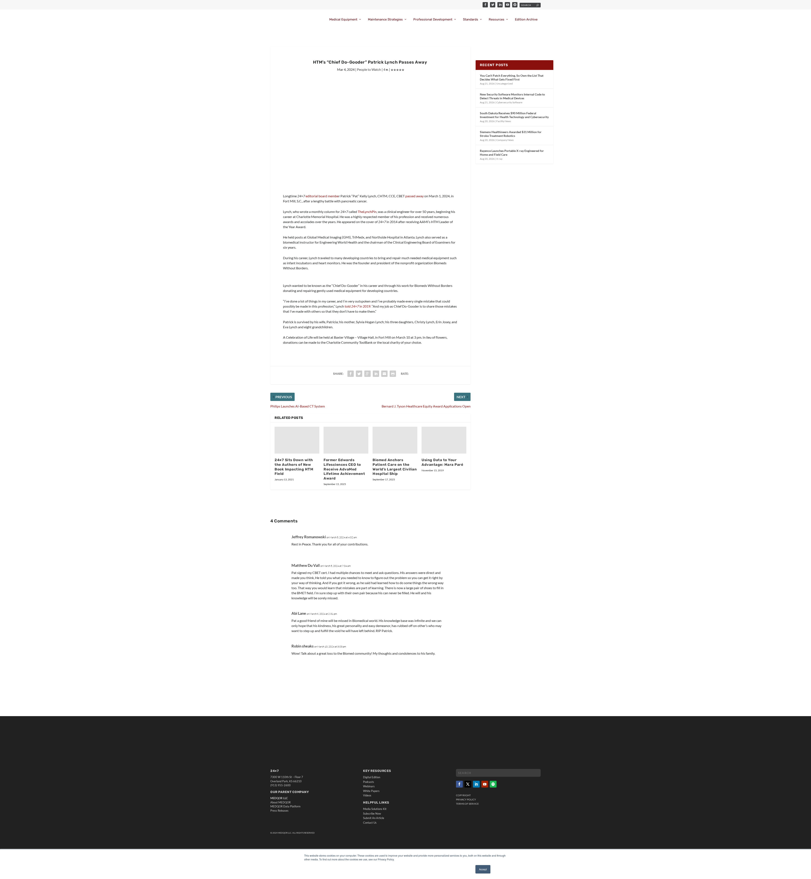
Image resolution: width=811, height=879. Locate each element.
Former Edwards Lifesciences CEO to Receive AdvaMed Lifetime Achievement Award (344, 469)
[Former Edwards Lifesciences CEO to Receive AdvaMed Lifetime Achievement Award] (346, 440)
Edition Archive (526, 19)
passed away (414, 196)
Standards (470, 19)
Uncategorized (504, 83)
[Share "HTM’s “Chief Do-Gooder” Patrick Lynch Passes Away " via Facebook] (350, 373)
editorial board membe (322, 196)
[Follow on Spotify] (493, 784)
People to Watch (369, 69)
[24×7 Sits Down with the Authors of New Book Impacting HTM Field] (297, 440)
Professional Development (432, 19)
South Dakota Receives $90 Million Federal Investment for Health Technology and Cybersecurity (514, 115)
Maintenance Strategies (385, 19)
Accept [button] (483, 869)
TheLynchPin (367, 212)
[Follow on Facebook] (459, 784)
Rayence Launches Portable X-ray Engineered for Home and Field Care (512, 152)
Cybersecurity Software (509, 102)
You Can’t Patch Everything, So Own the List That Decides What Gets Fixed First (511, 77)
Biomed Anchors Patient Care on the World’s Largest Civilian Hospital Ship (395, 467)
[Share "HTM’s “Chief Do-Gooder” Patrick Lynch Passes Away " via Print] (393, 373)
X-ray (499, 158)
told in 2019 (357, 306)
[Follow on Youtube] (484, 784)
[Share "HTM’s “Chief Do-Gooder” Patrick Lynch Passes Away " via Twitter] (359, 373)
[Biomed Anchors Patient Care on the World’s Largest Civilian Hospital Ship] (395, 440)
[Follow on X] (467, 784)
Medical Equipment (343, 19)
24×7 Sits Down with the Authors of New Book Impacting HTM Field (294, 467)
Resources (496, 19)
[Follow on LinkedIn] (476, 784)
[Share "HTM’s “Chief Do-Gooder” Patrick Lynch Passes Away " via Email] (384, 373)
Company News (505, 140)
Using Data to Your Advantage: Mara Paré (442, 462)
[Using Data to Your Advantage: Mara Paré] (444, 440)
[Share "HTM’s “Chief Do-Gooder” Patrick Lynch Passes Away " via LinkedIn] (376, 373)
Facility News (503, 121)
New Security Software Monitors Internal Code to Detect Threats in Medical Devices (512, 96)
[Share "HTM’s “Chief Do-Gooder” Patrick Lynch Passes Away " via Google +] (367, 373)
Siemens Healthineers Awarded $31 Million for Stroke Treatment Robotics (511, 134)
